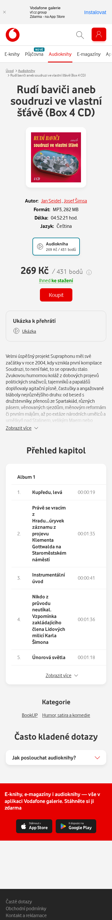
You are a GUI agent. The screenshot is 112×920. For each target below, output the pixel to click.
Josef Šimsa (75, 201)
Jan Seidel (51, 201)
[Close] (4, 12)
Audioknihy (26, 70)
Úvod (9, 70)
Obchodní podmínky (26, 908)
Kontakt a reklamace (26, 915)
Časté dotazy (19, 901)
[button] (24, 331)
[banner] (13, 35)
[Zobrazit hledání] (80, 35)
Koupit (56, 294)
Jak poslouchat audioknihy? (44, 757)
